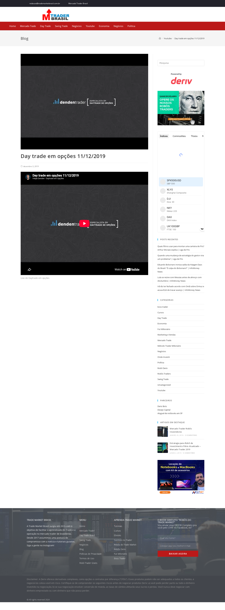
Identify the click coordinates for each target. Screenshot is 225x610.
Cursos (161, 312)
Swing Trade (61, 26)
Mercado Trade (28, 26)
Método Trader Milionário (169, 345)
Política (131, 26)
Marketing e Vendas (167, 334)
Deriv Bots (162, 406)
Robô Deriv (163, 368)
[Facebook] (175, 3)
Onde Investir (164, 357)
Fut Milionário (164, 329)
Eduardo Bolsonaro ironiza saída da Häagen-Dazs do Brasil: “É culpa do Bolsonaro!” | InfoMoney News (180, 268)
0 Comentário (191, 435)
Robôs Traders (164, 373)
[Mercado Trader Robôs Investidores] (163, 431)
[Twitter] (182, 3)
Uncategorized (164, 384)
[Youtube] (196, 3)
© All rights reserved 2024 (38, 599)
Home (12, 26)
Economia (104, 26)
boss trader (163, 306)
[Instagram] (189, 3)
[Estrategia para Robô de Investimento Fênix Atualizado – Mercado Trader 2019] (163, 448)
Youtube (90, 26)
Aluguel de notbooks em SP (170, 413)
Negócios (77, 26)
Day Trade (45, 26)
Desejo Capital (164, 409)
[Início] (160, 38)
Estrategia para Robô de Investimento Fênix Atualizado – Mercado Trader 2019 (185, 446)
